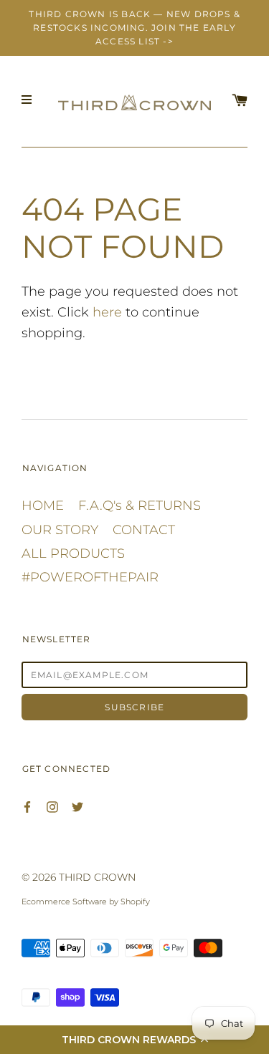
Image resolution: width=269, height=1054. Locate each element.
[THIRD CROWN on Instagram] (52, 806)
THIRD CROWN (97, 877)
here (107, 312)
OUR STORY (60, 530)
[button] (134, 1039)
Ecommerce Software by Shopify (86, 901)
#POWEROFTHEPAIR (90, 577)
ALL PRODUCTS (73, 553)
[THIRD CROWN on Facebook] (27, 806)
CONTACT (144, 530)
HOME (43, 505)
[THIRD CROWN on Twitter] (77, 806)
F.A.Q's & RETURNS (139, 505)
